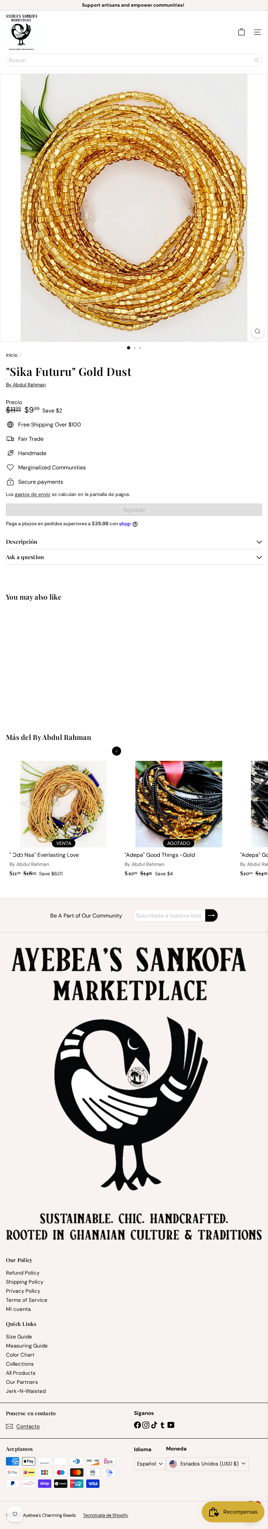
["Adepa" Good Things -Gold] (179, 815)
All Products (21, 1373)
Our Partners (22, 1382)
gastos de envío (32, 494)
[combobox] (134, 60)
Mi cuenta (18, 1309)
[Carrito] (241, 32)
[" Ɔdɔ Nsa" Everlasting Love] (63, 815)
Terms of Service (26, 1300)
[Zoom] (257, 331)
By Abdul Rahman (62, 737)
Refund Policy (22, 1272)
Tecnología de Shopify (105, 1515)
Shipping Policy (24, 1281)
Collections (20, 1363)
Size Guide (19, 1336)
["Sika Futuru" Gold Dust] (49, 662)
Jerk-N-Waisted (26, 1391)
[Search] (256, 60)
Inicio (11, 355)
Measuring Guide (27, 1345)
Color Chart (20, 1354)
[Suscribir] (211, 915)
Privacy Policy (23, 1290)
